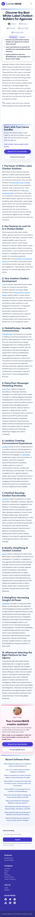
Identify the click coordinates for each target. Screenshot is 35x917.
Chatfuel (5, 499)
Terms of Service (10, 879)
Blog (5, 873)
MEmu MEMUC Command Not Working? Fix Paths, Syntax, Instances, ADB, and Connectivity (17, 783)
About (6, 871)
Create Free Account (17, 157)
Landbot (5, 447)
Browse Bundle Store (17, 750)
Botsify (4, 554)
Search (17, 839)
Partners (7, 875)
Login (6, 888)
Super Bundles (9, 860)
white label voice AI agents (21, 182)
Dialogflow (5, 603)
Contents (22, 37)
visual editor (26, 455)
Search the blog (8, 830)
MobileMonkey (7, 334)
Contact (7, 868)
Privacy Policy (9, 877)
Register (7, 890)
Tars (3, 284)
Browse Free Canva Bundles (17, 151)
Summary (13, 37)
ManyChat (6, 389)
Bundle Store (8, 858)
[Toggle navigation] (31, 4)
